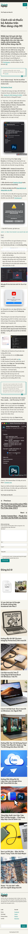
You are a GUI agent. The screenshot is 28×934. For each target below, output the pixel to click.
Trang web (3, 551)
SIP (7, 64)
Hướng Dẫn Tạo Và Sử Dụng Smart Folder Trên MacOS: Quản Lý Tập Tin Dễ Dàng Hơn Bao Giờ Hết (14, 745)
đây (19, 359)
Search (23, 926)
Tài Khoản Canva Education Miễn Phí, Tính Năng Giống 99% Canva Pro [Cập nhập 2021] (14, 506)
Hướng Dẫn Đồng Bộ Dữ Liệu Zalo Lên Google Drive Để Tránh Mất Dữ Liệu (11, 781)
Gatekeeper (6, 62)
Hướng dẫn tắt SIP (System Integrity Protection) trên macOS (13, 640)
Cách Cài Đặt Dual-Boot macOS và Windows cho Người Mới (13, 710)
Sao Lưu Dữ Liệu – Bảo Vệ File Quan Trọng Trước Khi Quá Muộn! (13, 853)
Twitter (16, 914)
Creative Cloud (17, 182)
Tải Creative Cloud (6, 87)
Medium (16, 916)
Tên (2, 542)
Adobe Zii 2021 (8, 95)
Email (2, 547)
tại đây (6, 73)
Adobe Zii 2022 (17, 95)
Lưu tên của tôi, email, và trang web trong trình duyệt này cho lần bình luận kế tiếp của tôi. (14, 557)
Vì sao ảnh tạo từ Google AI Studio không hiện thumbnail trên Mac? (10, 604)
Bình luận (3, 529)
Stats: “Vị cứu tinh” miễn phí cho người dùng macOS (11, 887)
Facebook (16, 912)
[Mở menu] (26, 8)
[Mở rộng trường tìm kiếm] (25, 4)
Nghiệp (4, 6)
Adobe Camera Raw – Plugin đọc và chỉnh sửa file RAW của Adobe (14, 517)
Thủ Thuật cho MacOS (6, 12)
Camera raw (8, 482)
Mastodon (16, 918)
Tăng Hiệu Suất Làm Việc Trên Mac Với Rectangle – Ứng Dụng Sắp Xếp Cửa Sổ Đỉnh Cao (13, 817)
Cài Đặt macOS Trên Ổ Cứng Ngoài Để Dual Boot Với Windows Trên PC (11, 675)
